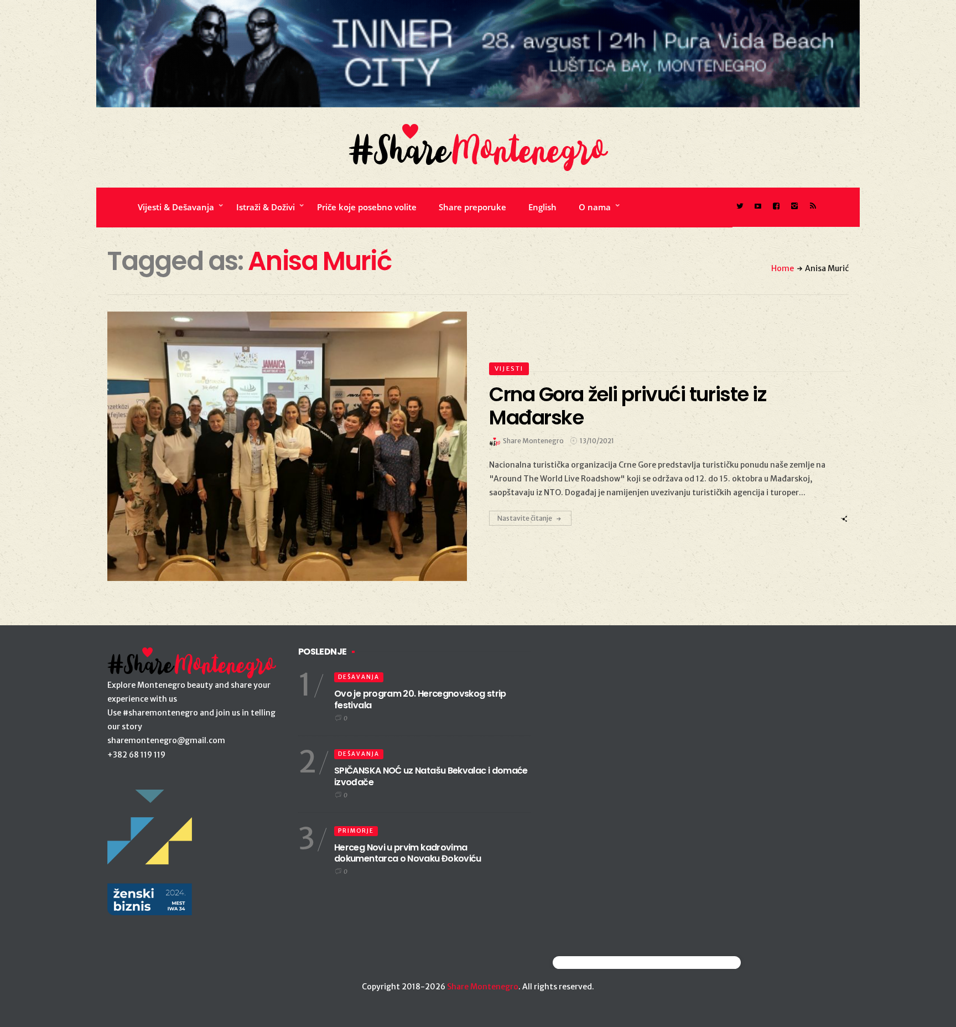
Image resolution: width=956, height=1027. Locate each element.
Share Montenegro (482, 987)
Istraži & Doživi (265, 206)
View (280, 446)
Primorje (356, 830)
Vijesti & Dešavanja (176, 206)
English (542, 206)
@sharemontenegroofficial (601, 962)
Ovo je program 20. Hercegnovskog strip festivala (420, 699)
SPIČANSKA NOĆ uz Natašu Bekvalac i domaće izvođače (431, 776)
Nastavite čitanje (524, 518)
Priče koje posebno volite (367, 206)
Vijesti (509, 368)
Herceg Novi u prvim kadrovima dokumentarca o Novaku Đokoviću (407, 853)
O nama (595, 206)
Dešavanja (359, 677)
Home (782, 268)
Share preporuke (472, 206)
